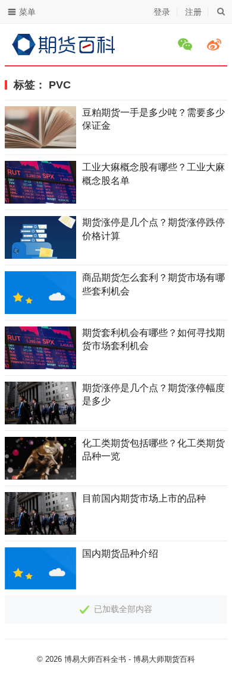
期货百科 (179, 659)
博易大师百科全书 (95, 659)
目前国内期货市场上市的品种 (144, 498)
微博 (216, 44)
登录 (161, 12)
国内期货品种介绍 (120, 553)
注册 (193, 12)
